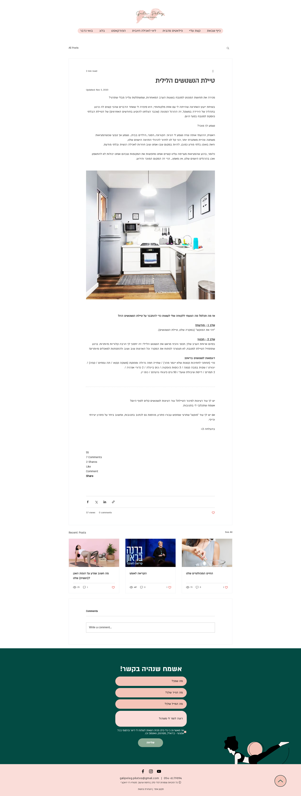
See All (228, 532)
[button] (172, 30)
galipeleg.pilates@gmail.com (139, 778)
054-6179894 (173, 778)
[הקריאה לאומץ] (150, 553)
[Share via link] (113, 502)
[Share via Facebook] (87, 502)
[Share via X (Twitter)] (96, 502)
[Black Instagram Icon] (150, 771)
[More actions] (213, 71)
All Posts (74, 47)
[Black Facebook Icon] (142, 771)
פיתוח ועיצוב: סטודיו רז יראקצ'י (135, 782)
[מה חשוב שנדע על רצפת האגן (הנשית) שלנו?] (94, 553)
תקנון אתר (159, 789)
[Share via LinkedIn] (104, 502)
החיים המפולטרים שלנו (199, 573)
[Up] (280, 781)
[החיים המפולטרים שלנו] (207, 553)
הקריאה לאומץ (138, 573)
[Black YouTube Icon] (158, 771)
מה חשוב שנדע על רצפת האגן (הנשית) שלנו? (91, 575)
